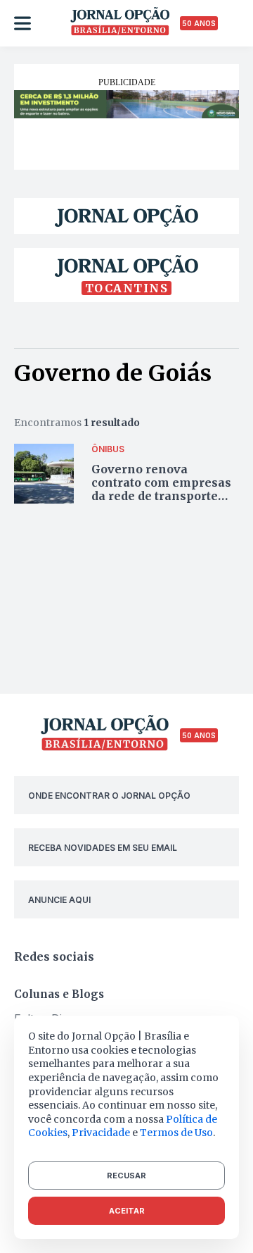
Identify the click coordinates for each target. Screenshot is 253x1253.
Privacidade (101, 1132)
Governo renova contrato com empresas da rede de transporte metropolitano (161, 489)
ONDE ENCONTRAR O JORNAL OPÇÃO (109, 795)
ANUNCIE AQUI (59, 899)
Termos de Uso (176, 1132)
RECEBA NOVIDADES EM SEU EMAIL (102, 847)
